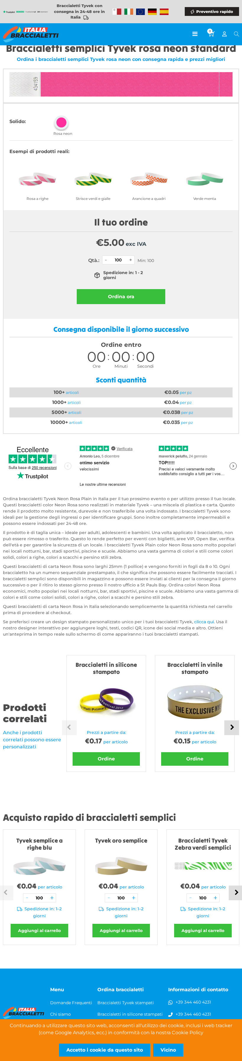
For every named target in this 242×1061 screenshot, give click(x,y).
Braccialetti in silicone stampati (130, 1014)
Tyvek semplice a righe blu (39, 844)
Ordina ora (121, 296)
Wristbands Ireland (128, 12)
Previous (69, 727)
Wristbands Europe (140, 12)
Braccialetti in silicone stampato (106, 668)
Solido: (17, 121)
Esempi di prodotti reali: (39, 151)
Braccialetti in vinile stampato (195, 668)
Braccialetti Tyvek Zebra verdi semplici (203, 844)
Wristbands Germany (152, 12)
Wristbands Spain (164, 12)
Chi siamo (60, 1014)
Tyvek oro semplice (121, 840)
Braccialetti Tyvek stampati (125, 1002)
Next (231, 727)
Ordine (106, 759)
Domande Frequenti (71, 1002)
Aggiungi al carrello (39, 930)
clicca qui (204, 621)
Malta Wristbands (116, 12)
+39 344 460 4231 (193, 1002)
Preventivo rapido (214, 11)
